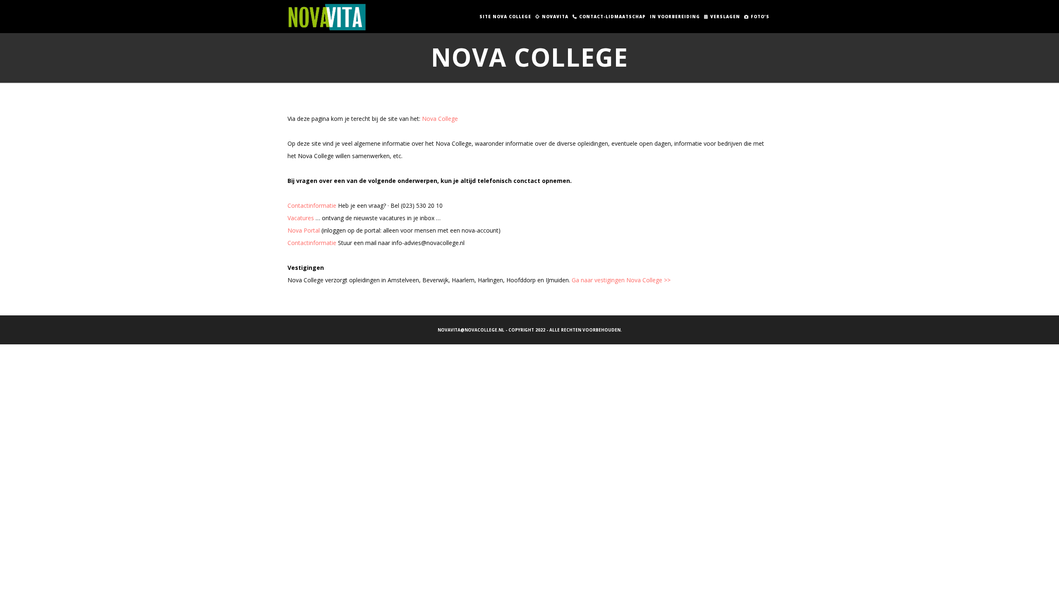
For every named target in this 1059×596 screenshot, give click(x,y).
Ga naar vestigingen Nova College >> (621, 280)
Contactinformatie (312, 205)
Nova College (440, 119)
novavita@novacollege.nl (471, 330)
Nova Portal (304, 230)
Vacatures (301, 218)
